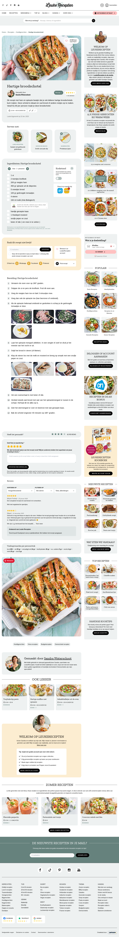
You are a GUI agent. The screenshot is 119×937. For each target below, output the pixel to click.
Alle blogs (100, 224)
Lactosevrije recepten (47, 910)
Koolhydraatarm (45, 905)
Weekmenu (25, 13)
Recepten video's (103, 905)
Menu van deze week (100, 549)
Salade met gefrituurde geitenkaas (17, 148)
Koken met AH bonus (105, 892)
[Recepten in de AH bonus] (100, 385)
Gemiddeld (24, 907)
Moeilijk (23, 905)
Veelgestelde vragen (8, 932)
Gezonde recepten (85, 895)
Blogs (45, 13)
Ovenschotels (83, 910)
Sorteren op (11, 487)
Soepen (81, 905)
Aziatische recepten (66, 890)
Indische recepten (65, 895)
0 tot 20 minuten (26, 887)
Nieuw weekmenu (104, 890)
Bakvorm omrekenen (105, 910)
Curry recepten (84, 903)
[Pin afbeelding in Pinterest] (9, 561)
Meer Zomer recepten (59, 830)
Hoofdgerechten (21, 32)
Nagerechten (6, 903)
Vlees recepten (33, 644)
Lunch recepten (7, 890)
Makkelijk (24, 902)
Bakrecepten (6, 905)
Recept (59, 93)
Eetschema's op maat (105, 13)
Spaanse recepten (66, 905)
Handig (55, 13)
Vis (41, 890)
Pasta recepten (84, 900)
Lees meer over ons (100, 83)
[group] (100, 246)
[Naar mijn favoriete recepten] (102, 5)
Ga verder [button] (99, 252)
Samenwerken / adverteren (46, 932)
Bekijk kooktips (100, 633)
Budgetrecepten (46, 644)
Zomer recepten (84, 887)
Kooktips (101, 908)
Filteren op (39, 487)
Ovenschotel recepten (62, 644)
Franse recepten (65, 910)
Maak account (102, 900)
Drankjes (5, 910)
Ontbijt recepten (7, 887)
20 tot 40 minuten (26, 890)
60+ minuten (25, 895)
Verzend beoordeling (18, 467)
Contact (33, 932)
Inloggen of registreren (100, 366)
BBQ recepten (83, 890)
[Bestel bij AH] (60, 190)
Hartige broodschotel (35, 32)
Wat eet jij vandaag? (32, 20)
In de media (102, 895)
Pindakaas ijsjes (65, 148)
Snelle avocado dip (41, 148)
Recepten (13, 13)
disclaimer (9, 230)
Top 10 (37, 13)
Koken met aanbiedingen (100, 413)
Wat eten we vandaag (105, 887)
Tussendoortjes (7, 892)
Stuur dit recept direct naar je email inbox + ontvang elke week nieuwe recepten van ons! (30, 255)
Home (4, 13)
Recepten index (100, 342)
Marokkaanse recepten (67, 900)
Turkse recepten (65, 908)
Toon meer (39, 524)
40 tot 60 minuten (26, 892)
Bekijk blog (101, 131)
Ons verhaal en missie (105, 897)
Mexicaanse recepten (67, 903)
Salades (81, 892)
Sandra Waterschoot (23, 95)
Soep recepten (83, 897)
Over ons (67, 13)
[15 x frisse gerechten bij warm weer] (100, 103)
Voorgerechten (7, 895)
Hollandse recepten (66, 892)
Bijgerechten (6, 897)
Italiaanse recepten (66, 897)
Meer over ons (41, 745)
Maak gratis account (29, 770)
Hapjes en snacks (8, 908)
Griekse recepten (65, 887)
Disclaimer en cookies (22, 932)
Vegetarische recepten (47, 895)
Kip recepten (44, 887)
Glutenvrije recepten (47, 907)
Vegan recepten (45, 897)
